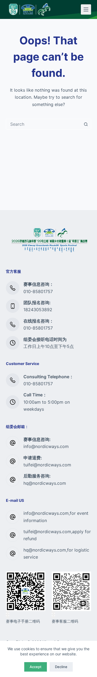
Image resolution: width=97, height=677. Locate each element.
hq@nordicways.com (44, 483)
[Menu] (86, 9)
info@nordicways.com (46, 446)
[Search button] (86, 124)
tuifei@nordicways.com (47, 464)
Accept (35, 667)
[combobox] (43, 124)
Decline (61, 667)
